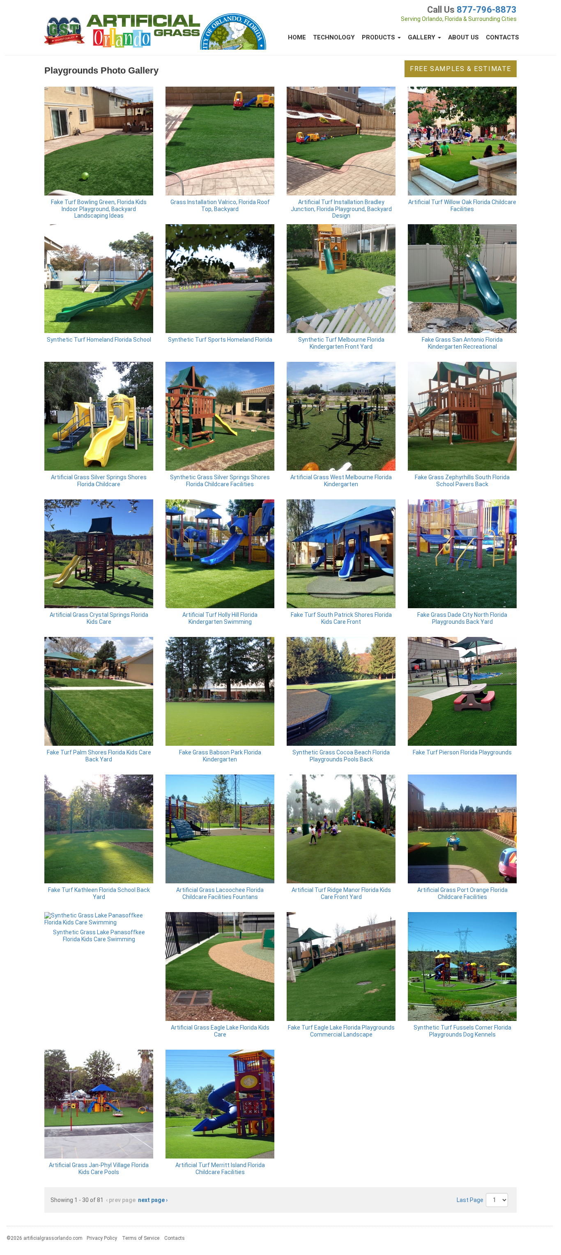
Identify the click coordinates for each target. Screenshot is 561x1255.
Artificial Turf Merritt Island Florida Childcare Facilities (220, 1168)
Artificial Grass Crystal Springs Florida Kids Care (99, 618)
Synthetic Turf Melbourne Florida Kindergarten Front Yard (341, 343)
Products (379, 37)
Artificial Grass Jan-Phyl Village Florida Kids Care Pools (99, 1168)
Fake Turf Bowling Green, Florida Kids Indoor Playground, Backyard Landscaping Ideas (99, 209)
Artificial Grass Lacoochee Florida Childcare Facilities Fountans (220, 893)
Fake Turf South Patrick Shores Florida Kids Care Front (341, 618)
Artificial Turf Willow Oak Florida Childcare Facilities (462, 205)
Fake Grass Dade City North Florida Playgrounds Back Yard (462, 618)
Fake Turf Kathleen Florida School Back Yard (99, 893)
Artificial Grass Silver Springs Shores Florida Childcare (99, 480)
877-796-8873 (487, 10)
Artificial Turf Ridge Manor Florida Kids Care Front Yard (341, 893)
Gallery (422, 37)
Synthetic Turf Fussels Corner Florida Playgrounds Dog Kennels (462, 1031)
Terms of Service (140, 1238)
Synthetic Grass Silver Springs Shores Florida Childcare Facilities (220, 480)
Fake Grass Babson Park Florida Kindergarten (220, 756)
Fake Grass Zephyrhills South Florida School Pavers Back (462, 480)
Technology (334, 37)
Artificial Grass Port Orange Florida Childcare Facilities (462, 893)
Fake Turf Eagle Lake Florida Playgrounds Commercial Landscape (341, 1031)
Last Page (470, 1200)
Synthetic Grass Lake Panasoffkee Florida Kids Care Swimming (99, 935)
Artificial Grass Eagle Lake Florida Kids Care (220, 1031)
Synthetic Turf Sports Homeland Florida (220, 339)
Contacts (502, 37)
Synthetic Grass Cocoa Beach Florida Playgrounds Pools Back (341, 756)
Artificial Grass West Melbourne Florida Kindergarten (341, 480)
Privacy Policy (102, 1238)
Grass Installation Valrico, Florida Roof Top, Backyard (220, 205)
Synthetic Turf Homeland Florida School (99, 339)
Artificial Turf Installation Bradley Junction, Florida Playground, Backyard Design (341, 209)
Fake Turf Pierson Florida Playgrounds (462, 752)
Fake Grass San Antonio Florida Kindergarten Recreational (462, 343)
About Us (463, 37)
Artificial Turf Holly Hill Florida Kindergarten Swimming (220, 618)
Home (297, 37)
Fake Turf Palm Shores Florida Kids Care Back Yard (99, 756)
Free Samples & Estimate (460, 69)
